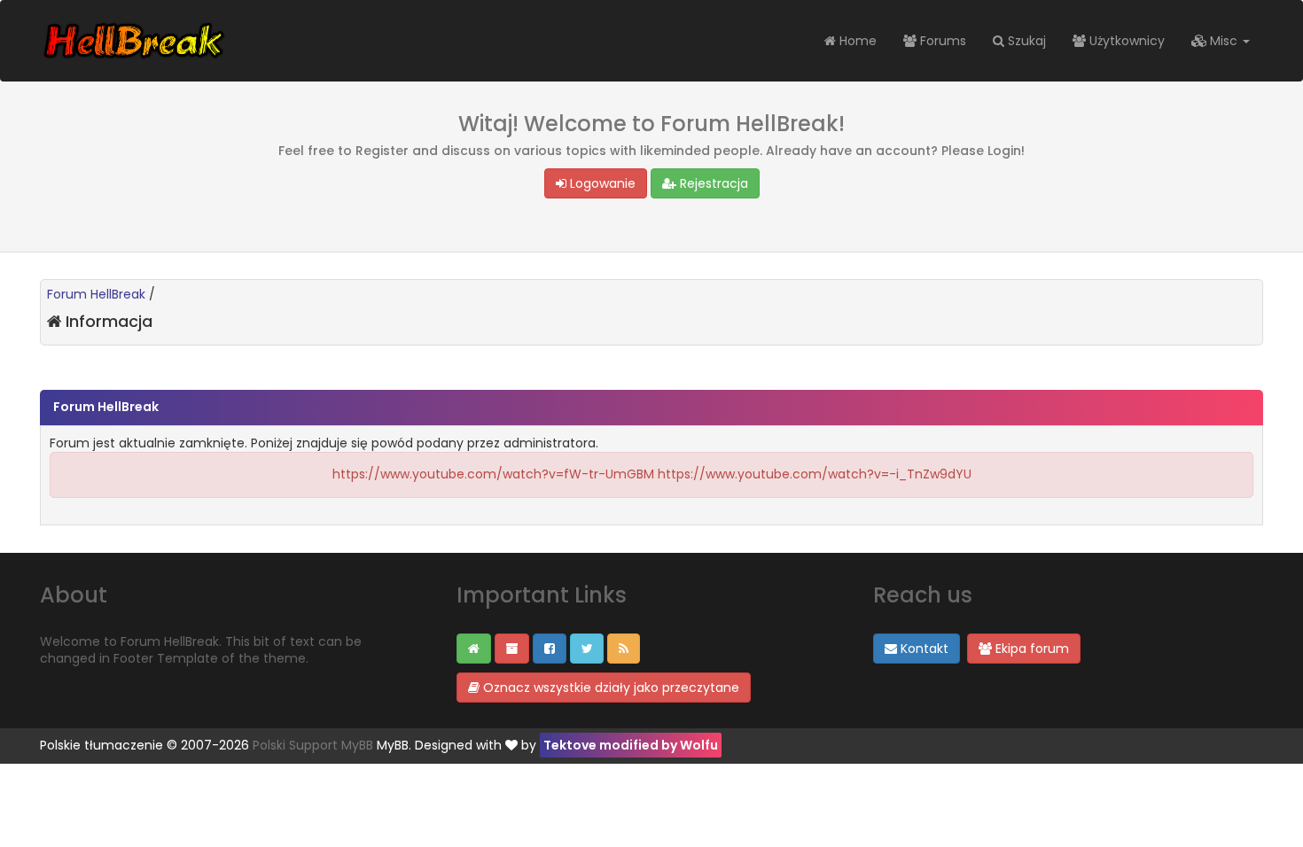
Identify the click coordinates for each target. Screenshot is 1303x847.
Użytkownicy (1125, 41)
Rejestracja (712, 183)
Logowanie (601, 183)
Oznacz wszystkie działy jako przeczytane (609, 687)
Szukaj (1025, 41)
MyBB (393, 745)
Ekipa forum (1030, 648)
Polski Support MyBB (313, 745)
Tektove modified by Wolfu (630, 745)
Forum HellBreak (96, 294)
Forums (941, 41)
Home (856, 41)
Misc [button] (1223, 41)
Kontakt (922, 648)
